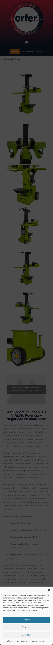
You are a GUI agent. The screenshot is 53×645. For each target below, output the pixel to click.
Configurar (26, 635)
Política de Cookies (13, 641)
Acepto (26, 620)
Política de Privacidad (29, 641)
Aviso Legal (43, 641)
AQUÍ (31, 603)
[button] (48, 590)
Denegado (26, 627)
